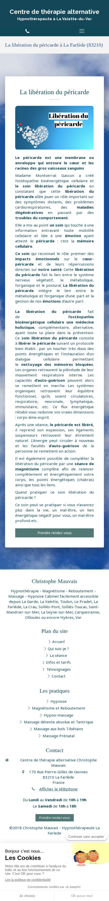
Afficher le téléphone (58, 788)
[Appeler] (27, 31)
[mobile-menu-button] (82, 31)
